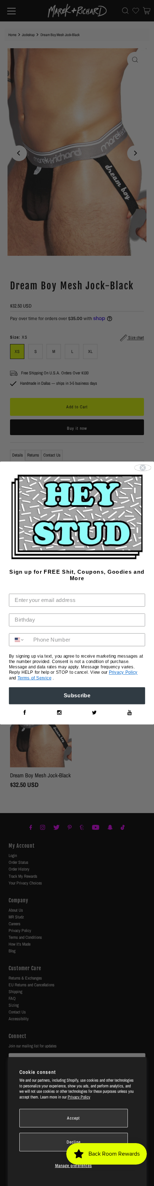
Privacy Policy (79, 1097)
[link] (24, 712)
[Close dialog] (142, 467)
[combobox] (19, 640)
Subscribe (77, 696)
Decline (74, 1142)
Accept (73, 1118)
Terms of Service (35, 678)
